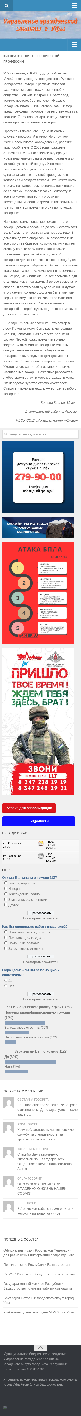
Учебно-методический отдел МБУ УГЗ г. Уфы (38, 1312)
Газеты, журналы (21, 883)
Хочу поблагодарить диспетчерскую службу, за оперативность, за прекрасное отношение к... (45, 1134)
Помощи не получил (24, 943)
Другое (13, 905)
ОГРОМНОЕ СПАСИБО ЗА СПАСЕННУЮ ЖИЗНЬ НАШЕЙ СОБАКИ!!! (42, 1188)
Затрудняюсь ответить (26, 948)
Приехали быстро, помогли (29, 932)
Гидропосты (39, 821)
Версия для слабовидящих (29, 808)
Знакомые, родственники (27, 899)
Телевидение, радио (24, 894)
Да (10, 980)
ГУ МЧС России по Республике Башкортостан (39, 1274)
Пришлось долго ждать (26, 938)
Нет (11, 986)
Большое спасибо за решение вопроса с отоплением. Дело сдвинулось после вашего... (47, 1109)
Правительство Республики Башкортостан (36, 1264)
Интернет (15, 889)
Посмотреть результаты (40, 918)
